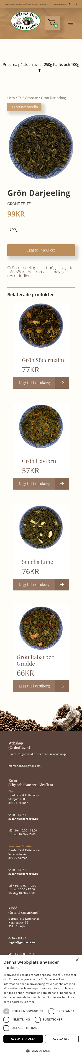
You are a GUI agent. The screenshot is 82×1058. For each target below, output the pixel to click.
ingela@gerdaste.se (21, 942)
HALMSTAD (43, 4)
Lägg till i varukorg (41, 250)
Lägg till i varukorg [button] (34, 382)
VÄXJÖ (25, 4)
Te (20, 97)
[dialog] (41, 1006)
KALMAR (19, 4)
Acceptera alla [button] (23, 1039)
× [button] (77, 960)
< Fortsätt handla (24, 107)
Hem (11, 97)
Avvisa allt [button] (62, 1039)
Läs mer (29, 1002)
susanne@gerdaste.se (23, 819)
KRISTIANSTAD (33, 4)
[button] (41, 1050)
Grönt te (31, 97)
